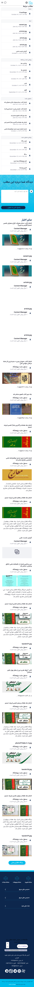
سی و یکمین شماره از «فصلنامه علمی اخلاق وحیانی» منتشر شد (19, 565)
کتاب (25, 84)
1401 (25, 148)
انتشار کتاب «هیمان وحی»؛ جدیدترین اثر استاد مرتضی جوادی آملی (15, 109)
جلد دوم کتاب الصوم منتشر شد (19, 116)
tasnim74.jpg (27, 836)
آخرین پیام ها (23, 168)
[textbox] (14, 196)
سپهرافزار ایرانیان (12, 984)
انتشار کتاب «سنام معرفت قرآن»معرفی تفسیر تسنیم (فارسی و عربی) (15, 102)
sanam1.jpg (23, 25)
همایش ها (24, 70)
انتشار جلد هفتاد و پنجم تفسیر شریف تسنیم (18, 703)
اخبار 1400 (24, 141)
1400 (25, 154)
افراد (25, 77)
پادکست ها (24, 64)
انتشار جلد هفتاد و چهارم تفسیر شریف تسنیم (18, 796)
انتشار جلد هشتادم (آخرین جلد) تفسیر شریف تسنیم (15, 122)
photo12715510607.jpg (23, 743)
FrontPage (23, 13)
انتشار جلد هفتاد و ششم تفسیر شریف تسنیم (18, 604)
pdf (25, 90)
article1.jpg (23, 31)
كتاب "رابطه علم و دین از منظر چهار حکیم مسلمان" (19, 671)
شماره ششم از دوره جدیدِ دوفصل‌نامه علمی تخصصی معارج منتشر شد (15, 129)
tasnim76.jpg (27, 644)
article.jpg (23, 38)
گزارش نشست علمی (21, 51)
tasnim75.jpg (27, 769)
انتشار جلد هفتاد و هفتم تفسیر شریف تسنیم (18, 498)
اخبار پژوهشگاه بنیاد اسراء (20, 161)
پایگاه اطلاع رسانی (17, 862)
